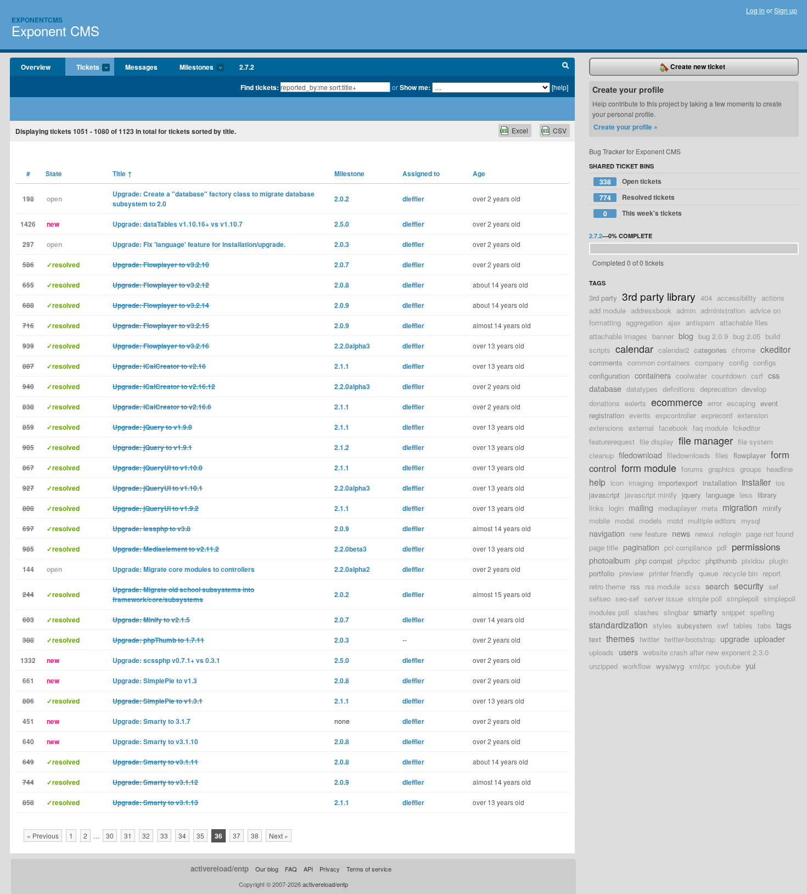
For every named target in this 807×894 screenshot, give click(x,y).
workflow (637, 666)
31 (128, 835)
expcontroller (675, 415)
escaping (741, 403)
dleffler (413, 199)
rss (635, 586)
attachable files (744, 322)
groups (750, 469)
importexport (678, 482)
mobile (599, 520)
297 (28, 244)
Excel (520, 130)
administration (722, 310)
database (605, 388)
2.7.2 (246, 67)
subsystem (694, 625)
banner (663, 336)
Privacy (330, 868)
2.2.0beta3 (350, 549)
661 (28, 680)
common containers (658, 362)
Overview (36, 67)
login (616, 508)
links (596, 508)
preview (631, 573)
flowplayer (749, 455)
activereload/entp (219, 868)
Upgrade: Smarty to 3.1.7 (151, 721)
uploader (769, 638)
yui (750, 665)
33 (164, 835)
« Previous (43, 835)
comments (606, 362)
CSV (560, 130)
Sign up (785, 10)
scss (692, 586)
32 (146, 835)
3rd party (603, 298)
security (749, 586)
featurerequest (612, 441)
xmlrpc (699, 666)
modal (624, 520)
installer (756, 482)
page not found (769, 533)
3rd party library (659, 296)
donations (604, 403)
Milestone (349, 173)
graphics (721, 469)
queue (708, 573)
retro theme (607, 586)
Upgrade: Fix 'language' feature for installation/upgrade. (199, 244)
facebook (673, 428)
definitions (679, 389)
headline (779, 469)
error (715, 403)
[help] (560, 87)
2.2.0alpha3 (352, 346)
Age (479, 173)
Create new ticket (697, 66)
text (595, 639)
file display (657, 441)
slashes (646, 612)
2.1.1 (341, 366)
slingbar (676, 612)
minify (772, 508)
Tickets (82, 67)
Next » (278, 835)
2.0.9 (341, 305)
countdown (728, 375)
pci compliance (688, 547)
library (767, 495)
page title (603, 547)
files (721, 455)
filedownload (640, 454)
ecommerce (677, 402)
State (54, 173)
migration (740, 507)
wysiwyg (670, 666)
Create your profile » (625, 127)
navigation (607, 533)
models (650, 520)
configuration (609, 375)
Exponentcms (37, 20)
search (717, 586)
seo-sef (627, 598)
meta (710, 508)
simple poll (705, 598)
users (628, 651)
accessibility (736, 298)
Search (566, 67)
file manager (706, 440)
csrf (757, 375)
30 (110, 835)
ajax (674, 322)
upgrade (734, 638)
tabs (764, 625)
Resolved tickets (637, 197)
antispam (700, 322)
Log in (755, 10)
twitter (649, 639)
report (772, 573)
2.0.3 (341, 244)
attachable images (618, 336)
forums (692, 469)
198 (28, 199)
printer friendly (671, 573)
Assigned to (421, 173)
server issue (663, 598)
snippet (733, 612)
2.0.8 (341, 285)
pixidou (753, 560)
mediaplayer (677, 508)
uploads (601, 652)
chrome (743, 350)
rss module (662, 586)
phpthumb (721, 560)
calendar (634, 348)
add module (607, 310)
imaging (641, 482)
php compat (653, 560)
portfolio (601, 573)
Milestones (191, 67)
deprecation (718, 389)
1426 (28, 224)
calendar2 (673, 350)
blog (686, 335)
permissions (756, 546)
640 (28, 741)
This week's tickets (642, 213)
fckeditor (746, 428)
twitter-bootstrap (689, 639)
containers (653, 375)
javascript (604, 495)
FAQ (291, 868)
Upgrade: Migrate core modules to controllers (184, 569)
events (640, 415)
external (641, 428)
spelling (762, 612)
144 (28, 569)
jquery (691, 495)
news (681, 533)
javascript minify (651, 495)
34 (182, 835)
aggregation (644, 322)
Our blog (266, 868)
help (597, 482)
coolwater (691, 375)
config (738, 362)
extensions (606, 428)
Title (122, 173)
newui (704, 533)
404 (706, 298)
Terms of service (368, 868)
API (308, 868)
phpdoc (688, 560)
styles (662, 625)
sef (773, 586)
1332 (28, 660)
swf (722, 625)
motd (675, 520)
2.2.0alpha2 (352, 569)
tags (783, 625)
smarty (705, 611)
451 (28, 721)
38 (255, 835)
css (774, 375)
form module (648, 467)
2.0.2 (341, 199)
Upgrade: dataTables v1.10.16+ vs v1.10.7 (178, 224)
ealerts (635, 403)
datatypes (642, 389)
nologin (730, 533)
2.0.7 (341, 264)
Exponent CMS (55, 30)
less (746, 495)
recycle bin (740, 573)
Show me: (415, 87)
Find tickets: (259, 87)
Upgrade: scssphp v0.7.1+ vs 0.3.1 (166, 660)
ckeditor (775, 349)
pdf (722, 547)
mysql (750, 520)
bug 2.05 (746, 336)
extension (752, 415)
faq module (710, 428)
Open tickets (630, 181)
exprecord (716, 415)
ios (780, 482)
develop (754, 389)
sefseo (599, 598)
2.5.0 (341, 224)
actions (772, 298)
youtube (728, 666)
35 (200, 835)
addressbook (651, 310)
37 (236, 835)
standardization (618, 625)
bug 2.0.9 (713, 336)
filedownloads (688, 455)
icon (617, 482)
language (720, 495)
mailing (641, 507)
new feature (648, 533)
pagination (641, 547)
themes (620, 638)
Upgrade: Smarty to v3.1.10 (155, 741)
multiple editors (712, 520)
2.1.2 (341, 447)
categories (710, 350)
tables (743, 625)
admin (686, 310)
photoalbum (609, 560)
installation (720, 482)
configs (764, 362)
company (709, 362)
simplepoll (743, 598)
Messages (141, 67)
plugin (778, 560)
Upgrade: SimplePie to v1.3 (155, 680)
